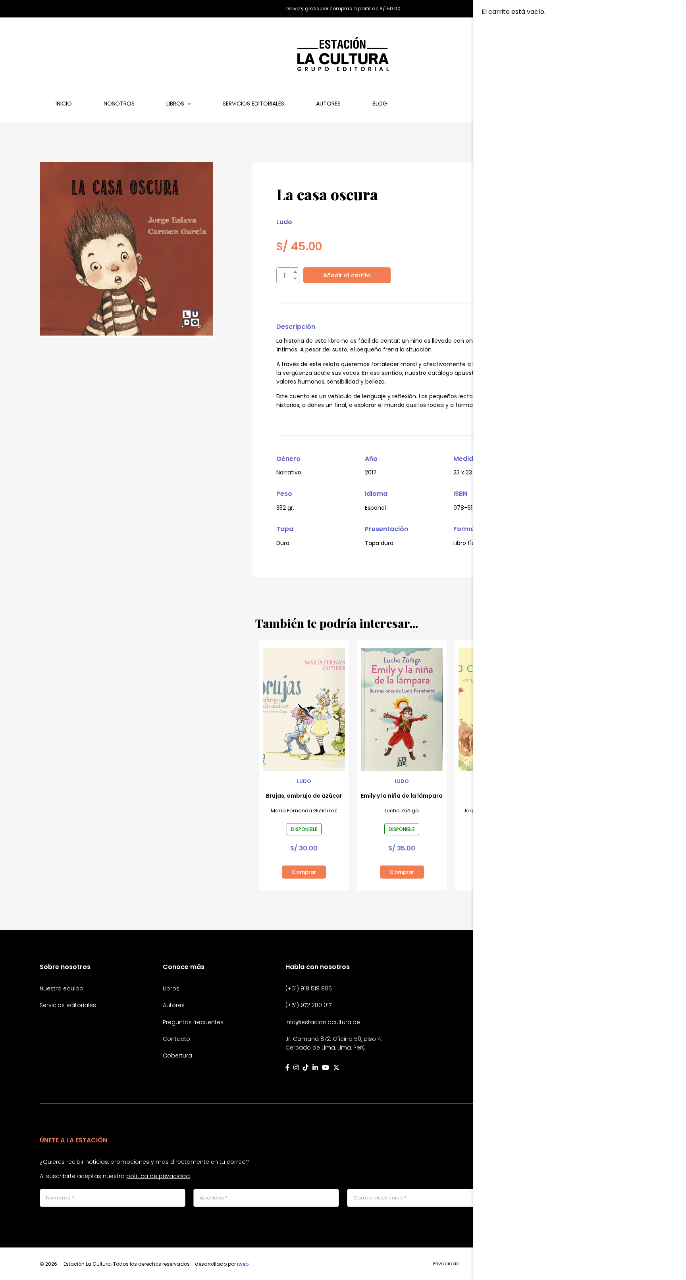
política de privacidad (158, 1176)
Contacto (176, 1039)
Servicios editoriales (253, 103)
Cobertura (177, 1055)
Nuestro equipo (61, 988)
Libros (175, 103)
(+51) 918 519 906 (308, 988)
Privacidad (446, 1264)
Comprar (304, 872)
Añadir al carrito (347, 275)
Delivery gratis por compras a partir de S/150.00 (343, 9)
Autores (328, 103)
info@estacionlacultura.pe (322, 1022)
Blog (379, 103)
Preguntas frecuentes (193, 1022)
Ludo (284, 221)
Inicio (64, 103)
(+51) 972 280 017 (308, 1005)
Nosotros (119, 103)
